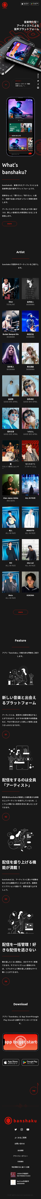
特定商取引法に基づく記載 (20, 1167)
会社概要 (20, 1150)
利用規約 (20, 1161)
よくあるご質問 (20, 1137)
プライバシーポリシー (20, 1156)
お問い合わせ (20, 1143)
